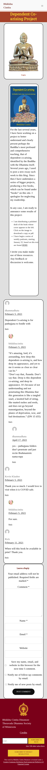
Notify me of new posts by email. (25, 684)
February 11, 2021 (14, 542)
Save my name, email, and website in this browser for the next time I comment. (24, 665)
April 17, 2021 (19, 440)
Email (23, 634)
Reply (7, 329)
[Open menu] (42, 5)
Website (24, 648)
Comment (23, 586)
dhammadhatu (12, 310)
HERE (24, 245)
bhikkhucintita (16, 343)
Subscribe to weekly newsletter (23, 753)
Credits (23, 732)
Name (23, 620)
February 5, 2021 (13, 314)
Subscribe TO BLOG (36, 741)
